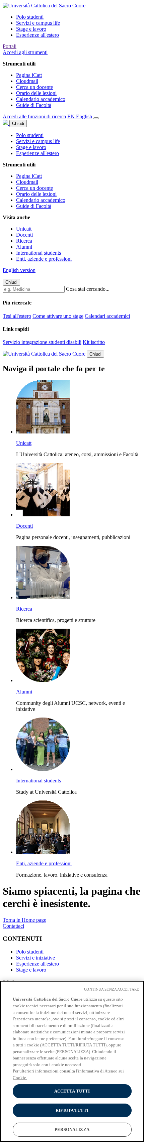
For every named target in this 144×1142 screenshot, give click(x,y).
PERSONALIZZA (72, 1129)
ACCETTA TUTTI (72, 1091)
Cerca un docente (34, 87)
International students (38, 253)
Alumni (24, 247)
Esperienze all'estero (37, 35)
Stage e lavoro (31, 29)
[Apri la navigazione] (96, 118)
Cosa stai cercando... (88, 289)
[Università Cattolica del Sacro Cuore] (44, 5)
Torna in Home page (24, 920)
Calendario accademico (40, 99)
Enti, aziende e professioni (44, 259)
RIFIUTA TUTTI (72, 1110)
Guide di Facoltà (33, 105)
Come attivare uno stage (57, 316)
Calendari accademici (107, 316)
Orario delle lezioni (36, 93)
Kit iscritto (94, 342)
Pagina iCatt (29, 75)
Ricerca (24, 241)
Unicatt (23, 229)
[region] (72, 1061)
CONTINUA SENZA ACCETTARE (111, 989)
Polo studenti (30, 17)
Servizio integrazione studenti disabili (42, 342)
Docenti (24, 235)
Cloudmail (27, 81)
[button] (25, 52)
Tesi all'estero (17, 316)
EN (79, 116)
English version (19, 270)
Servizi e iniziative (35, 958)
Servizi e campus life (38, 23)
